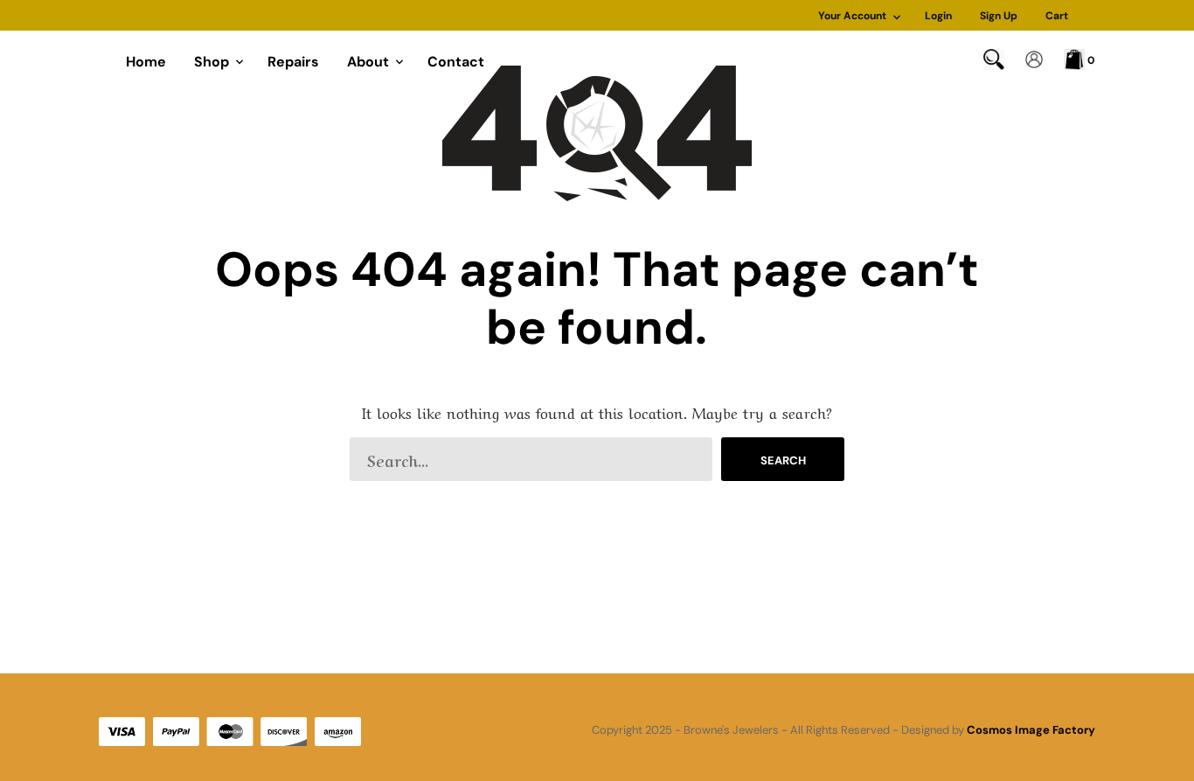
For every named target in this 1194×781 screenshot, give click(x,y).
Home (146, 61)
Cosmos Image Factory (1031, 729)
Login (938, 16)
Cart (1056, 16)
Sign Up (998, 16)
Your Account (852, 16)
